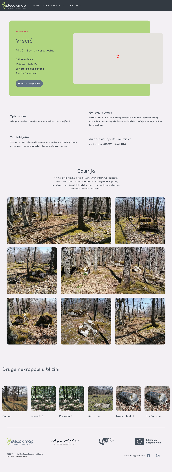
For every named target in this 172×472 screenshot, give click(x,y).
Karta (36, 5)
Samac (6, 416)
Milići (20, 50)
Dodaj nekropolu (53, 5)
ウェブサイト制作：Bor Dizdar (17, 457)
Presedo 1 (37, 416)
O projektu (75, 5)
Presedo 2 (65, 416)
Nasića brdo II (154, 416)
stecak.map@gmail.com (134, 455)
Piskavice (94, 416)
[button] (118, 56)
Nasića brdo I (125, 416)
